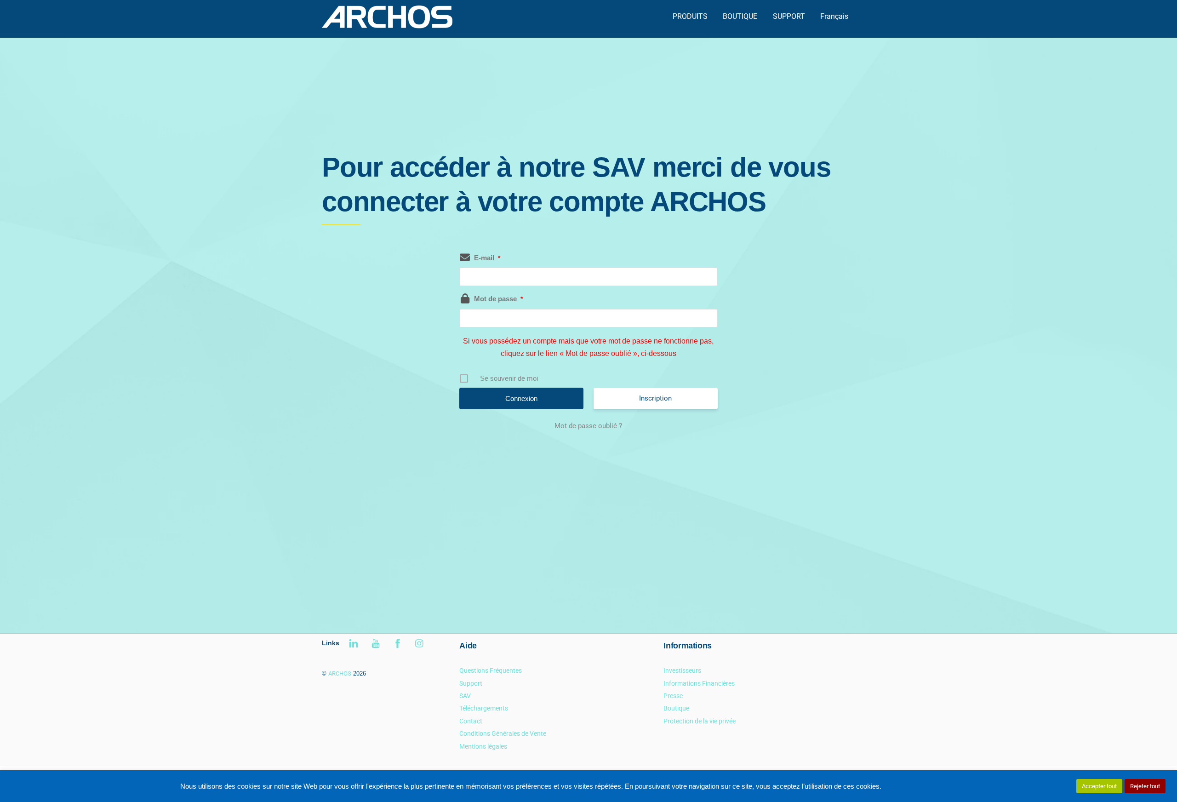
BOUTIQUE (740, 16)
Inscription (655, 398)
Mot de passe (498, 299)
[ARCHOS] (387, 24)
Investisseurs (682, 671)
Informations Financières (699, 683)
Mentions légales (483, 746)
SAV (465, 696)
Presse (673, 696)
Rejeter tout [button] (1145, 786)
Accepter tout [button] (1099, 786)
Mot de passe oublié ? (588, 426)
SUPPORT (789, 16)
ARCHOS (339, 673)
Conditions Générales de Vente (502, 734)
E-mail (487, 258)
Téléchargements (483, 708)
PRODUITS (690, 16)
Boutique (676, 708)
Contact (470, 721)
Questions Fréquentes (490, 671)
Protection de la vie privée (699, 721)
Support (470, 683)
